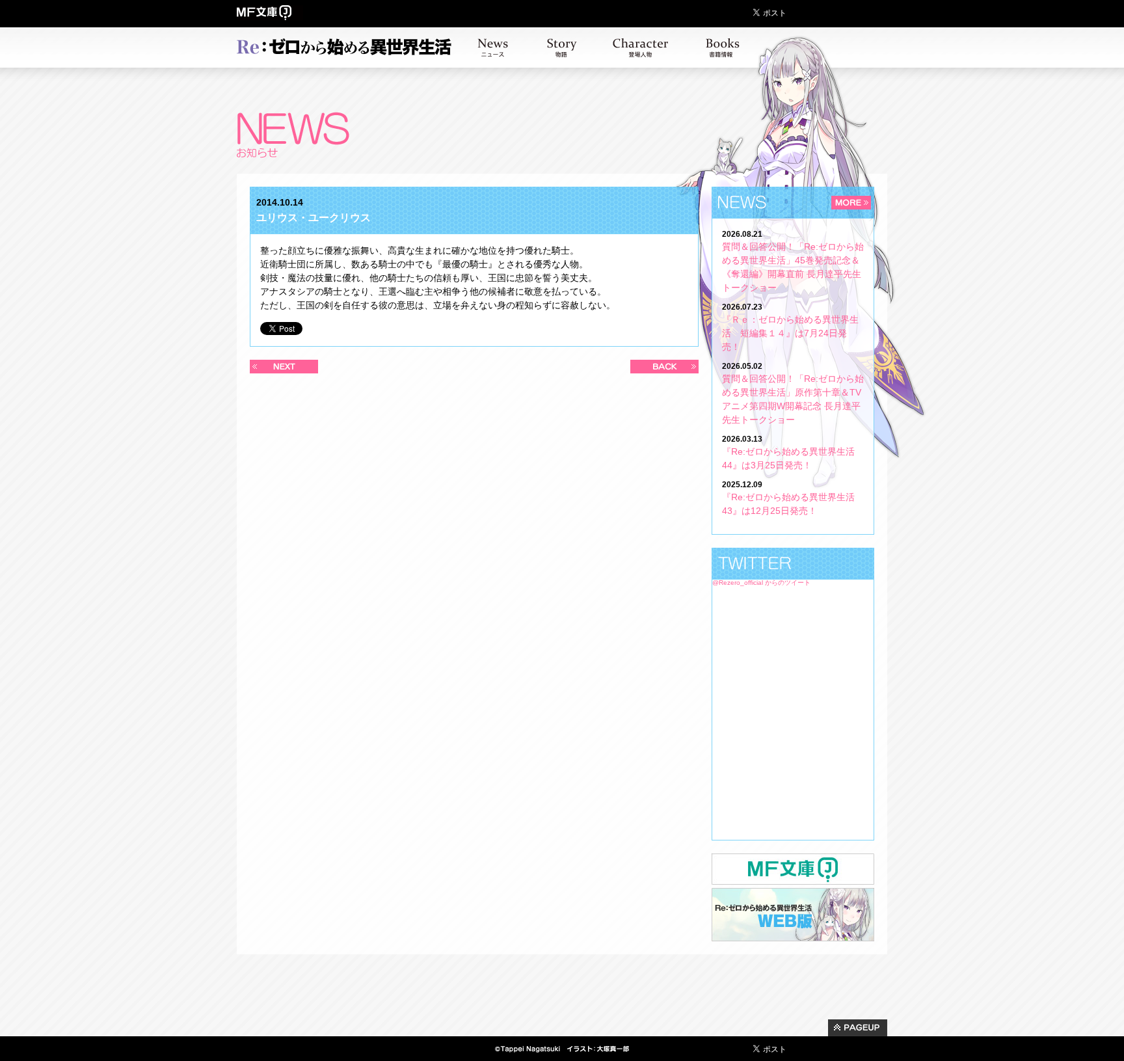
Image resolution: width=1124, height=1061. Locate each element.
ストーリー (562, 47)
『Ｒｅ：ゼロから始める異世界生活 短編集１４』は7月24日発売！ (790, 333)
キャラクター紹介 (640, 47)
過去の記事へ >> (664, 366)
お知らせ (493, 47)
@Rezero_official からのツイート (761, 582)
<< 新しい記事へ (284, 366)
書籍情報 (722, 47)
